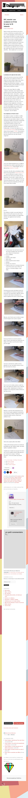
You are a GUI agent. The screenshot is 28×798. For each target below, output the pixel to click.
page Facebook (10, 463)
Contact (19, 10)
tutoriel (16, 481)
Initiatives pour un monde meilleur (12, 601)
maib (8, 734)
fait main (19, 478)
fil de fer (8, 480)
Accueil (5, 10)
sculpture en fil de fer (8, 166)
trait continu (9, 481)
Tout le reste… (8, 605)
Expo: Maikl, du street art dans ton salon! (14, 749)
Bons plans (7, 590)
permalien (17, 482)
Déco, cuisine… (8, 592)
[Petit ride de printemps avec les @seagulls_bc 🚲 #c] (14, 641)
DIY (16, 478)
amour (12, 477)
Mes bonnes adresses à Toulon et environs (14, 602)
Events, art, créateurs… (10, 598)
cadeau (15, 477)
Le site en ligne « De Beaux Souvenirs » (14, 460)
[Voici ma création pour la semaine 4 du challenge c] (14, 666)
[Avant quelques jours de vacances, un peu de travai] (14, 715)
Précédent (6, 14)
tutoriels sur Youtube (14, 168)
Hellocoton (13, 734)
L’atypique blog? (12, 10)
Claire (23, 499)
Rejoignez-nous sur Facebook (11, 728)
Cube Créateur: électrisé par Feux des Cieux (14, 740)
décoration (13, 478)
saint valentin (13, 480)
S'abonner (6, 585)
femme (5, 480)
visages (19, 481)
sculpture (19, 480)
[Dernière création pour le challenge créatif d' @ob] (14, 653)
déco (9, 478)
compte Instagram (12, 464)
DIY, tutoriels (18, 476)
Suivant (22, 14)
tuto (13, 481)
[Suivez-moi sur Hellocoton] (10, 733)
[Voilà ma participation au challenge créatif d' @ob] (14, 690)
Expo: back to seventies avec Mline (12, 752)
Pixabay (15, 131)
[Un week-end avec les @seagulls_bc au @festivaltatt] (14, 629)
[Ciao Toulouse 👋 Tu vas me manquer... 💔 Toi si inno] (14, 703)
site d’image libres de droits (9, 129)
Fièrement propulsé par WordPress (14, 778)
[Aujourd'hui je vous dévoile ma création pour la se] (14, 678)
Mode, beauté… (8, 604)
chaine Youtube (10, 461)
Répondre (11, 507)
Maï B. (15, 515)
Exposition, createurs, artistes (11, 599)
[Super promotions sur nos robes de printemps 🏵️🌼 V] (14, 617)
